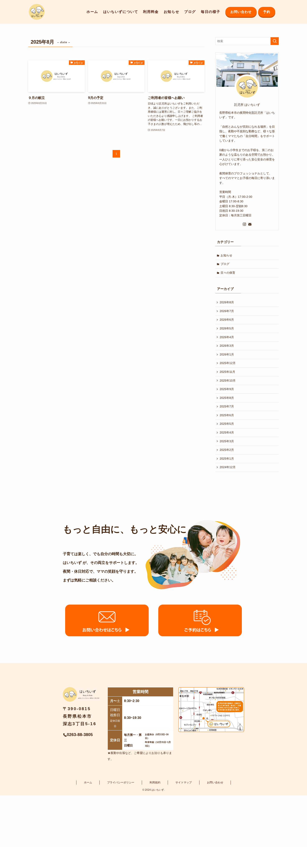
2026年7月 (227, 311)
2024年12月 (228, 467)
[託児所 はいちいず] (36, 11)
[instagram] (244, 224)
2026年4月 (227, 337)
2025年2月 (227, 449)
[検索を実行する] (274, 41)
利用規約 (155, 782)
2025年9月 (227, 389)
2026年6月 (227, 319)
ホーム (88, 782)
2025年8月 (227, 398)
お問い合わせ (215, 782)
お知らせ (226, 255)
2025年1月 (227, 458)
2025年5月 (227, 423)
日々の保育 (228, 272)
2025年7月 (227, 406)
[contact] (250, 224)
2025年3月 (227, 441)
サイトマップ (183, 782)
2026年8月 (227, 302)
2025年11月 (227, 371)
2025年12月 (228, 363)
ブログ (225, 264)
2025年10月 (228, 380)
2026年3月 (227, 345)
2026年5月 (227, 328)
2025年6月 (227, 415)
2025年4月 (227, 432)
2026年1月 (227, 354)
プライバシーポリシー (120, 782)
